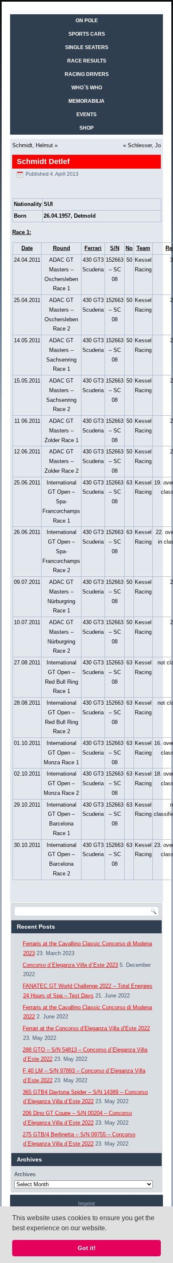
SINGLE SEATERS (86, 47)
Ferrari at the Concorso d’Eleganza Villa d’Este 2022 (86, 1028)
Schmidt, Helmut (32, 145)
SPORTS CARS (86, 34)
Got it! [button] (87, 1248)
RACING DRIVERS (87, 74)
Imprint (86, 1204)
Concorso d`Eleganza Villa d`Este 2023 (70, 965)
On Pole (87, 20)
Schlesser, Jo (144, 145)
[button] (109, 1228)
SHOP (86, 128)
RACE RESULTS (86, 61)
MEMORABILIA (86, 101)
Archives (25, 1174)
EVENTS (86, 114)
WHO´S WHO (86, 88)
